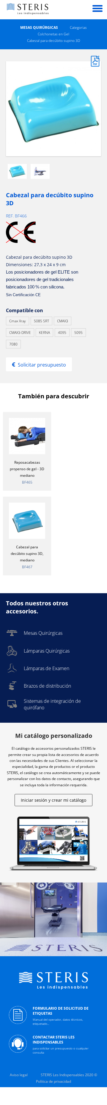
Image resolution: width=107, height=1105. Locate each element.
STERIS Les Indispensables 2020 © (69, 1074)
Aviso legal (19, 1074)
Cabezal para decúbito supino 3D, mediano (27, 553)
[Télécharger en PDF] (95, 65)
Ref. (10, 216)
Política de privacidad (53, 1081)
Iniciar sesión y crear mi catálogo (53, 800)
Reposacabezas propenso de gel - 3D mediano (27, 469)
